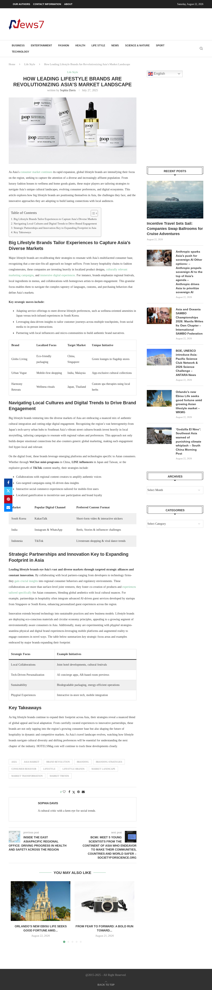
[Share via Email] (8, 507)
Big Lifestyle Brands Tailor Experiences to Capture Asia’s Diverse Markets (55, 219)
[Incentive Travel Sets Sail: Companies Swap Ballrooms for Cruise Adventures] (175, 199)
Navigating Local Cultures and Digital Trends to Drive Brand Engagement (55, 223)
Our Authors (21, 4)
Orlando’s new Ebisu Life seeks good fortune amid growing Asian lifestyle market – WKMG (189, 402)
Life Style (98, 45)
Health (80, 45)
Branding (83, 762)
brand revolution (58, 762)
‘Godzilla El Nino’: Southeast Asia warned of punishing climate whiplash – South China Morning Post (188, 441)
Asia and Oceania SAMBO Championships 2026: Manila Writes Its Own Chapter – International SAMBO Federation (189, 321)
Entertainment (41, 45)
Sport (160, 45)
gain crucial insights (26, 581)
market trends (59, 776)
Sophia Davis (68, 90)
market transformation (27, 776)
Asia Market (31, 762)
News (115, 45)
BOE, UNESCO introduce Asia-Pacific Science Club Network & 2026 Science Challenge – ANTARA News (187, 363)
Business (18, 45)
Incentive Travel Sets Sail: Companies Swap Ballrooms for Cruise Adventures (175, 228)
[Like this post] (64, 792)
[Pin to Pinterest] (8, 499)
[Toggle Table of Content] (92, 213)
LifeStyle (49, 769)
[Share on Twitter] (8, 491)
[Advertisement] (128, 23)
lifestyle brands (73, 769)
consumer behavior (23, 769)
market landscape (103, 769)
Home (12, 64)
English (159, 73)
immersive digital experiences (57, 275)
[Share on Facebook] (8, 483)
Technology (20, 51)
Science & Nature (137, 45)
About (68, 4)
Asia (14, 762)
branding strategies (109, 762)
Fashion (63, 45)
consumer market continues (36, 172)
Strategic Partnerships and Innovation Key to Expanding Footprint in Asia (55, 228)
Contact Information (47, 4)
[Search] (201, 48)
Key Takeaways (22, 232)
